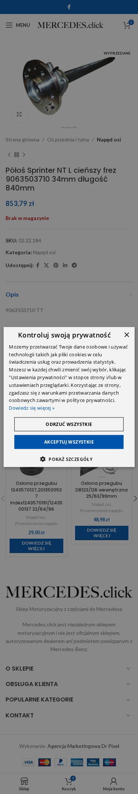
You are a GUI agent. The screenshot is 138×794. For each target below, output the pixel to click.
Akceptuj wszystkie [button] (69, 442)
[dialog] (68, 397)
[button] (69, 459)
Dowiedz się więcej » (31, 408)
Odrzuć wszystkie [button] (69, 424)
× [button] (126, 334)
